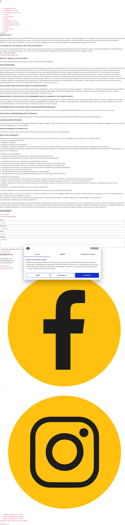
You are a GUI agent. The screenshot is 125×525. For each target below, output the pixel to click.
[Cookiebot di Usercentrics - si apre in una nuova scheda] (91, 248)
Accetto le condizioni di (22, 249)
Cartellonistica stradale (10, 10)
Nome (2, 220)
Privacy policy (17, 521)
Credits (25, 521)
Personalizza (61, 275)
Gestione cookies (5, 521)
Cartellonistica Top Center (11, 12)
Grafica (5, 19)
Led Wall (6, 14)
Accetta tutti (87, 275)
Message (3, 237)
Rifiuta (38, 275)
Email (1, 231)
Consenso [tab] (37, 254)
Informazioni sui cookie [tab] (88, 254)
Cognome (3, 225)
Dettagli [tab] (62, 254)
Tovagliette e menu (9, 8)
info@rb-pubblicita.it (12, 55)
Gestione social (8, 17)
